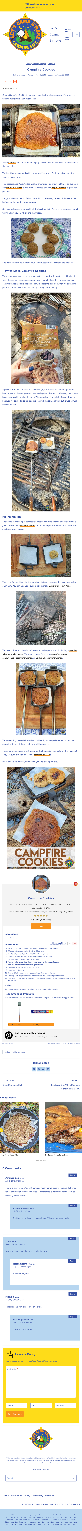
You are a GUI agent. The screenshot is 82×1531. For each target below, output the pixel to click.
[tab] (37, 1160)
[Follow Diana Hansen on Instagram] (39, 1069)
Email (34, 1405)
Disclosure (49, 1496)
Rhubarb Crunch (14, 187)
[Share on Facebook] (10, 81)
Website (60, 1405)
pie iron (7, 1052)
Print (41, 926)
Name (10, 1405)
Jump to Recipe (10, 89)
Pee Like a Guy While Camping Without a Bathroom (65, 1084)
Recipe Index (67, 30)
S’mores (12, 162)
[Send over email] (15, 81)
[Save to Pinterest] (5, 81)
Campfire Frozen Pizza (59, 586)
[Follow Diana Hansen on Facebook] (34, 1069)
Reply (72, 1175)
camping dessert (42, 754)
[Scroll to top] (76, 1492)
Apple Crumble (59, 187)
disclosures (65, 1515)
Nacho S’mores (27, 525)
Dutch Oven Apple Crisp (9, 1155)
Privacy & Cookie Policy (33, 1496)
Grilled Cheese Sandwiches (49, 658)
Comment (12, 1369)
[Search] (73, 1478)
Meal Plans (67, 38)
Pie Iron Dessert (19, 1052)
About (6, 1496)
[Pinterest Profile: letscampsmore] (10, 1035)
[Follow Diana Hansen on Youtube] (43, 1069)
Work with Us (16, 1496)
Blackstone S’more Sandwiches (56, 1155)
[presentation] (19, 1127)
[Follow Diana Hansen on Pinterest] (48, 1069)
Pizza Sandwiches (23, 658)
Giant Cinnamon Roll (12, 1082)
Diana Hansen (20, 75)
